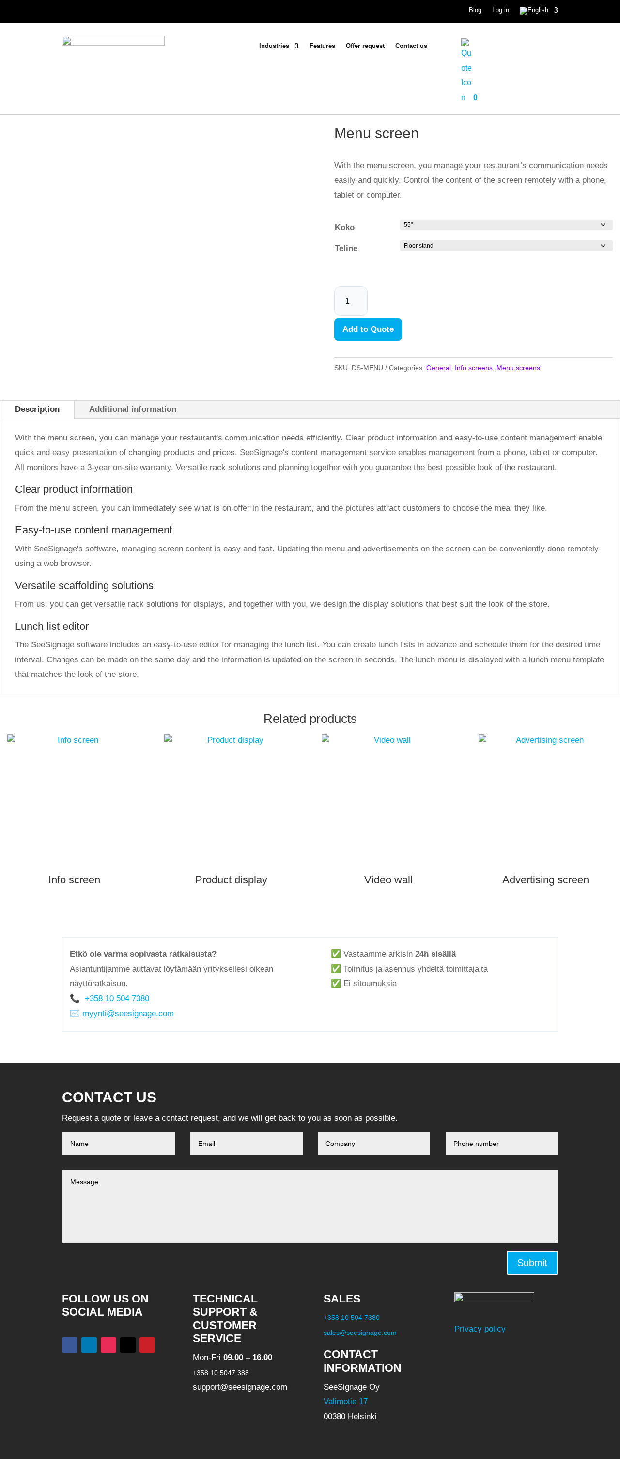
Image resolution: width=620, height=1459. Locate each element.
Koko (345, 227)
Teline (346, 248)
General (438, 368)
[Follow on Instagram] (108, 1345)
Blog (475, 10)
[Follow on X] (128, 1345)
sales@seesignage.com (360, 1332)
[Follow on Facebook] (70, 1345)
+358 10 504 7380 (115, 998)
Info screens (474, 368)
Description (37, 409)
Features (322, 45)
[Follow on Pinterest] (147, 1345)
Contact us (411, 45)
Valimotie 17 (346, 1401)
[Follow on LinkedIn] (89, 1345)
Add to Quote (368, 329)
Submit (532, 1262)
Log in (500, 10)
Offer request (365, 45)
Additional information (132, 409)
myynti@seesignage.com (128, 1013)
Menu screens (518, 368)
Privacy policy (480, 1328)
